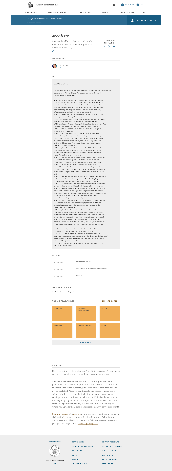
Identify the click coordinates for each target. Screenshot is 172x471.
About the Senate (79, 464)
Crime (104, 325)
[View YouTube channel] (114, 5)
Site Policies (107, 455)
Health (104, 309)
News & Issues (31, 13)
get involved (129, 5)
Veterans (58, 325)
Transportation (85, 325)
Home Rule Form (109, 451)
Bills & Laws (85, 13)
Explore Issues (109, 301)
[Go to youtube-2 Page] (55, 464)
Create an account (60, 414)
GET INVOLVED (107, 464)
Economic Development (83, 310)
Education (58, 309)
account (77, 414)
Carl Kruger (63, 65)
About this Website (110, 459)
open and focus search (144, 13)
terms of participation (88, 423)
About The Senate (127, 13)
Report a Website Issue (112, 446)
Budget (75, 455)
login (142, 5)
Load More (84, 342)
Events (105, 13)
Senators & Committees (58, 13)
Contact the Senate (110, 442)
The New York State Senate (47, 5)
